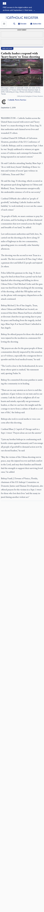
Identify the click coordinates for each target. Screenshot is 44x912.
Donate (23, 24)
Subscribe (37, 24)
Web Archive (7, 48)
